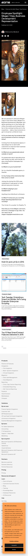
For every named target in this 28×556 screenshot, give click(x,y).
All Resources (7, 495)
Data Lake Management (10, 377)
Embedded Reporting (9, 386)
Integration (5, 366)
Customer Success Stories (11, 483)
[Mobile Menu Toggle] (25, 2)
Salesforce (5, 445)
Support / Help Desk (7, 433)
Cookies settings (14, 541)
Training (5, 488)
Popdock (4, 391)
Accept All (14, 545)
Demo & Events (7, 481)
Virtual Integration (8, 373)
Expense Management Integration (12, 420)
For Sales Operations (8, 426)
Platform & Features (8, 363)
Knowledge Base (8, 490)
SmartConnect (6, 393)
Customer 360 (6, 411)
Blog (3, 9)
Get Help (4, 501)
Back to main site (16, 2)
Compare (4, 398)
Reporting (4, 382)
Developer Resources (9, 492)
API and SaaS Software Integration (12, 416)
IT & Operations (6, 431)
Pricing (4, 473)
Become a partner (7, 462)
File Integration (7, 368)
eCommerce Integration (8, 418)
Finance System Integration (10, 409)
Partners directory (7, 464)
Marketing (5, 435)
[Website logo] (6, 2)
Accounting (5, 429)
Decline (14, 549)
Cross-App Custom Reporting (12, 384)
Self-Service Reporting (10, 389)
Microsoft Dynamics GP (9, 454)
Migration (4, 375)
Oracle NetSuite (6, 448)
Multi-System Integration (10, 370)
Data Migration (7, 380)
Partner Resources (7, 467)
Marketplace (5, 396)
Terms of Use (8, 526)
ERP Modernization (7, 413)
